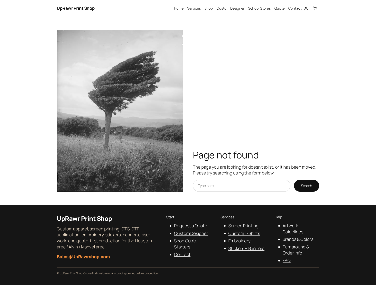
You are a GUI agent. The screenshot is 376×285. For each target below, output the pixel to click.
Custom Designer (191, 233)
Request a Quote (190, 226)
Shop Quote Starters (185, 244)
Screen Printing (243, 226)
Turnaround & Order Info (296, 250)
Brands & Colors (298, 239)
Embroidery (239, 241)
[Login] (306, 8)
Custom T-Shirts (244, 233)
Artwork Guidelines (293, 229)
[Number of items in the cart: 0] (314, 8)
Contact (182, 254)
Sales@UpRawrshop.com (83, 257)
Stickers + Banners (246, 248)
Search (306, 185)
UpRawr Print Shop (76, 8)
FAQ (287, 260)
